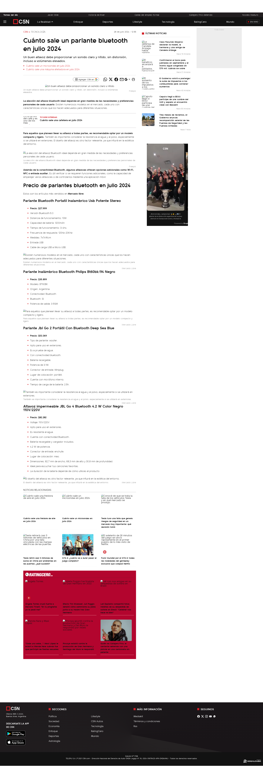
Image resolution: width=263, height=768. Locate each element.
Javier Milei (53, 14)
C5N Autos (97, 721)
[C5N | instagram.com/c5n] (207, 716)
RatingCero (200, 21)
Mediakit (138, 716)
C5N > (26, 31)
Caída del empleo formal (147, 14)
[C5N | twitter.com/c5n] (203, 716)
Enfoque (78, 21)
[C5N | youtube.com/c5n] (211, 716)
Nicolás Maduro (250, 14)
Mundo (230, 21)
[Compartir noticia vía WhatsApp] (105, 79)
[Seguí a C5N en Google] (126, 80)
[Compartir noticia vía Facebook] (116, 79)
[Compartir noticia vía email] (121, 79)
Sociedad (54, 721)
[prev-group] (148, 185)
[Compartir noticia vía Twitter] (110, 79)
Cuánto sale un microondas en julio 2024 (48, 65)
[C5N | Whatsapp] (215, 716)
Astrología (54, 741)
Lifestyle (137, 21)
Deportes (108, 21)
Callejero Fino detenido (201, 14)
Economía (54, 726)
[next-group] (186, 185)
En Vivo (254, 21)
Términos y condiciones (147, 721)
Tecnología (168, 21)
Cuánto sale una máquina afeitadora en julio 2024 (53, 69)
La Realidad (43, 22)
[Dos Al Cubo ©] (252, 762)
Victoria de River (96, 14)
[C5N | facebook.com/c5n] (199, 716)
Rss (135, 726)
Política (53, 716)
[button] (133, 79)
